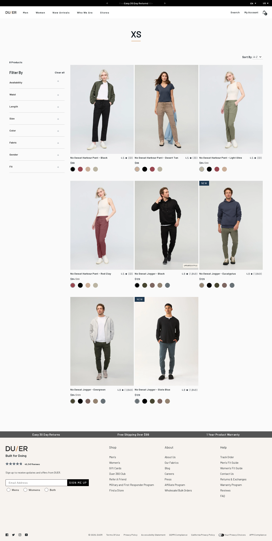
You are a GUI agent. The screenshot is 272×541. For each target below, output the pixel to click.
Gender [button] (13, 154)
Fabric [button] (13, 142)
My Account (251, 12)
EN (251, 3)
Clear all (60, 72)
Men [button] (25, 12)
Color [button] (12, 130)
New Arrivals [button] (61, 12)
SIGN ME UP (78, 482)
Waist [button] (12, 94)
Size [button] (12, 118)
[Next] (165, 2)
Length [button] (13, 106)
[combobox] (253, 3)
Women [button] (40, 12)
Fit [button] (11, 166)
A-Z (255, 56)
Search (235, 12)
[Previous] (107, 2)
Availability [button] (15, 82)
